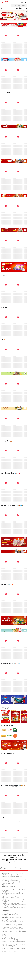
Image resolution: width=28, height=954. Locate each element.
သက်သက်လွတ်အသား (14, 880)
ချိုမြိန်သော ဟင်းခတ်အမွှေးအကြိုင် (17, 897)
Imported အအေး (22, 907)
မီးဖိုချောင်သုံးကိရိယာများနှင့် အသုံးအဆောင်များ (17, 941)
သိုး (2, 880)
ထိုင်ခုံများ (11, 927)
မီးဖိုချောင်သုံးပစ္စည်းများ (17, 940)
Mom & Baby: (4, 951)
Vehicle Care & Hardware (14, 933)
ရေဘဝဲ (21, 913)
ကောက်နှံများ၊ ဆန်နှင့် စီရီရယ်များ (9, 890)
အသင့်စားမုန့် (16, 896)
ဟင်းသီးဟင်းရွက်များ (5, 916)
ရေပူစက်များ (4, 877)
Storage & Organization (17, 924)
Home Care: (4, 917)
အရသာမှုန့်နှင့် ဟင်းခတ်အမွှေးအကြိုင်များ (17, 893)
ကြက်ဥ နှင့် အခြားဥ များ (11, 886)
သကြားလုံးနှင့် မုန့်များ (5, 899)
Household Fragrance (13, 923)
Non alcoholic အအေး (14, 907)
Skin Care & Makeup (11, 945)
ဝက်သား (9, 879)
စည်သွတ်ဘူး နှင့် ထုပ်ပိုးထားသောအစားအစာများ (10, 887)
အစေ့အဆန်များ (17, 892)
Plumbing (19, 931)
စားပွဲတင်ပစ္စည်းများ (5, 942)
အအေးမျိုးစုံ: (4, 901)
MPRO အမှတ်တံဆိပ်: (5, 910)
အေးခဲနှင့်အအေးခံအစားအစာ (13, 883)
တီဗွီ (11, 873)
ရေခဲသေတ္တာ (15, 873)
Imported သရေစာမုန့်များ (20, 899)
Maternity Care (14, 951)
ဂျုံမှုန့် (2, 890)
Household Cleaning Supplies (7, 921)
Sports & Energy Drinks (12, 906)
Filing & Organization (5, 948)
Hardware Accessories (19, 928)
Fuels (10, 935)
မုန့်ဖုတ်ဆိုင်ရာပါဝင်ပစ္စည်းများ (15, 894)
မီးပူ (13, 875)
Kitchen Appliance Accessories (7, 940)
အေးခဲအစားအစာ (4, 883)
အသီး (14, 914)
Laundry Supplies (5, 923)
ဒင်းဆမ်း (9, 882)
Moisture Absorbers (21, 923)
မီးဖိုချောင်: (3, 935)
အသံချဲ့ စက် (17, 877)
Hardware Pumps (16, 930)
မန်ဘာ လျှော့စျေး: (4, 908)
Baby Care (8, 951)
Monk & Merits (12, 925)
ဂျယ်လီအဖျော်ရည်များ (5, 907)
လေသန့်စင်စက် (12, 876)
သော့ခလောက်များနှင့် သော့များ (7, 931)
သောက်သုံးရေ (10, 901)
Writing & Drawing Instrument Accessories (16, 949)
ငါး (9, 913)
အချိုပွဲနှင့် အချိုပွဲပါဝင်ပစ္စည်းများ (7, 896)
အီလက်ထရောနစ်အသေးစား (20, 875)
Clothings (21, 933)
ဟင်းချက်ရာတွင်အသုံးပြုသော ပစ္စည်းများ (18, 889)
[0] (2, 2)
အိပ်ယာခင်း (18, 925)
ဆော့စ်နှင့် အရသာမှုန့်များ (6, 897)
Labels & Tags (22, 948)
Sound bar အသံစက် (10, 877)
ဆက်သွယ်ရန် (21, 855)
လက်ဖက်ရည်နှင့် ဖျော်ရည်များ (20, 904)
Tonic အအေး (19, 906)
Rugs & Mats (9, 924)
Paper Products (4, 949)
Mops (14, 920)
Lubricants (15, 931)
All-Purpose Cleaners (16, 917)
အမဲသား (5, 879)
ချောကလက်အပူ (4, 906)
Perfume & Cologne (20, 944)
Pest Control (4, 924)
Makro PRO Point (14, 857)
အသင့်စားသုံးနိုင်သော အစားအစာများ (8, 892)
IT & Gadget (6, 947)
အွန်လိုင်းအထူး (7, 900)
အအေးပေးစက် (20, 873)
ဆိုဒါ (14, 901)
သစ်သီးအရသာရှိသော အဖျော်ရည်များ (8, 904)
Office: (3, 947)
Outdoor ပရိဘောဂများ (17, 927)
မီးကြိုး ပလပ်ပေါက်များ (5, 876)
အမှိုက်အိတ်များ (8, 917)
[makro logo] (6, 2)
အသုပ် (17, 914)
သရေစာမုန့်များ (12, 899)
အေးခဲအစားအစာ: (4, 882)
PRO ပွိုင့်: (3, 900)
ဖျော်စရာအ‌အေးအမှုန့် (12, 903)
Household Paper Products (18, 921)
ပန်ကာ (9, 873)
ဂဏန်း (7, 913)
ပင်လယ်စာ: (3, 913)
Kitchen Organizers (5, 941)
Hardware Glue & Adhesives (7, 930)
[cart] (25, 2)
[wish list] (22, 2)
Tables (7, 928)
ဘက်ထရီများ (12, 947)
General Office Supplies (14, 948)
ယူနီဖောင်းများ (4, 934)
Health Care (9, 944)
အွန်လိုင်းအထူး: (4, 884)
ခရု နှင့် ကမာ (13, 913)
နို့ (6, 901)
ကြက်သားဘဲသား (15, 879)
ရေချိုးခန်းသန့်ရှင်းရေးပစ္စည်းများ (14, 918)
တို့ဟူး (8, 894)
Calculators (17, 947)
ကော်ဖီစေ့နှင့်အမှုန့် (5, 903)
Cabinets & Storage (5, 927)
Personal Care (4, 945)
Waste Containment (5, 925)
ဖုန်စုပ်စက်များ (18, 876)
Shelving (3, 928)
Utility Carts (6, 933)
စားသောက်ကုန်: (4, 886)
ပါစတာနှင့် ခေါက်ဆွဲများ (5, 893)
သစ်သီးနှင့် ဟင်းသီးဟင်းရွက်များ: (7, 914)
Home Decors (11, 928)
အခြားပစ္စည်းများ (6, 880)
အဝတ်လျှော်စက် (4, 875)
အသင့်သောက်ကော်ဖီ (19, 901)
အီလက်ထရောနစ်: (5, 873)
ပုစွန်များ (17, 913)
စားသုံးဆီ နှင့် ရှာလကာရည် (6, 889)
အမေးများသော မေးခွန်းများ (10, 855)
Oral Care (14, 944)
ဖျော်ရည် (18, 903)
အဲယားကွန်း (10, 875)
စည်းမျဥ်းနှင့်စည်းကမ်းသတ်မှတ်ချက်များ (14, 862)
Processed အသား (22, 879)
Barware (6, 935)
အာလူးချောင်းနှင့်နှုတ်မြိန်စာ (16, 882)
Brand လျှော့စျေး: (4, 911)
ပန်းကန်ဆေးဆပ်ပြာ (5, 918)
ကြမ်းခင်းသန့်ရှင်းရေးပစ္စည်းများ (7, 920)
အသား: (3, 879)
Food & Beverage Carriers (6, 938)
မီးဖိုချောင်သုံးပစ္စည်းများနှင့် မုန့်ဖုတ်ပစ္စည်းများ (9, 937)
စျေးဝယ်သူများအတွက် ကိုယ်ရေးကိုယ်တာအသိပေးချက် (14, 859)
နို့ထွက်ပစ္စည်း (4, 894)
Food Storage (14, 938)
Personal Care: (4, 944)
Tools (2, 933)
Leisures (23, 931)
